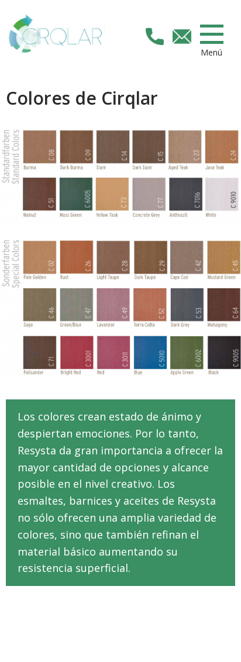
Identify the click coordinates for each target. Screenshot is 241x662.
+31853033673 (154, 36)
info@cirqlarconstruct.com (182, 36)
